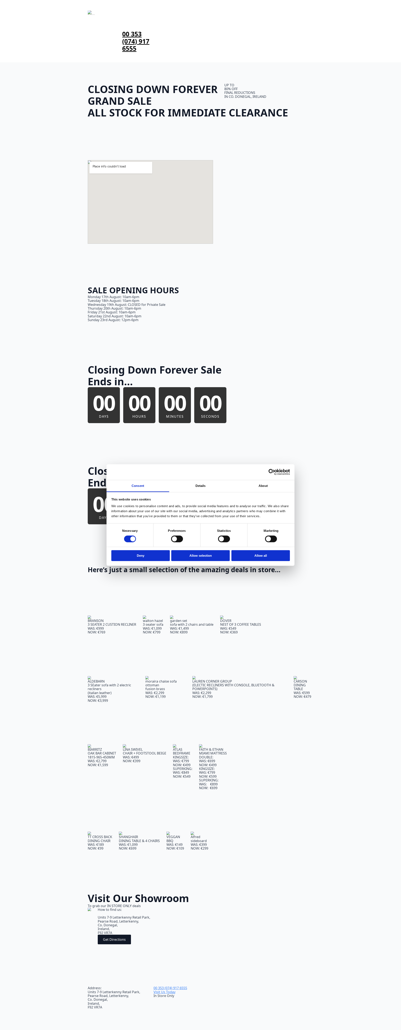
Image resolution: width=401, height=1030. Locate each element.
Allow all (260, 555)
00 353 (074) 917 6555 (135, 41)
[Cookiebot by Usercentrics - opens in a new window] (271, 472)
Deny (140, 555)
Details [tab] (200, 485)
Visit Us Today (164, 992)
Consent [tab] (138, 485)
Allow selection (200, 555)
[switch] (177, 539)
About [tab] (263, 485)
